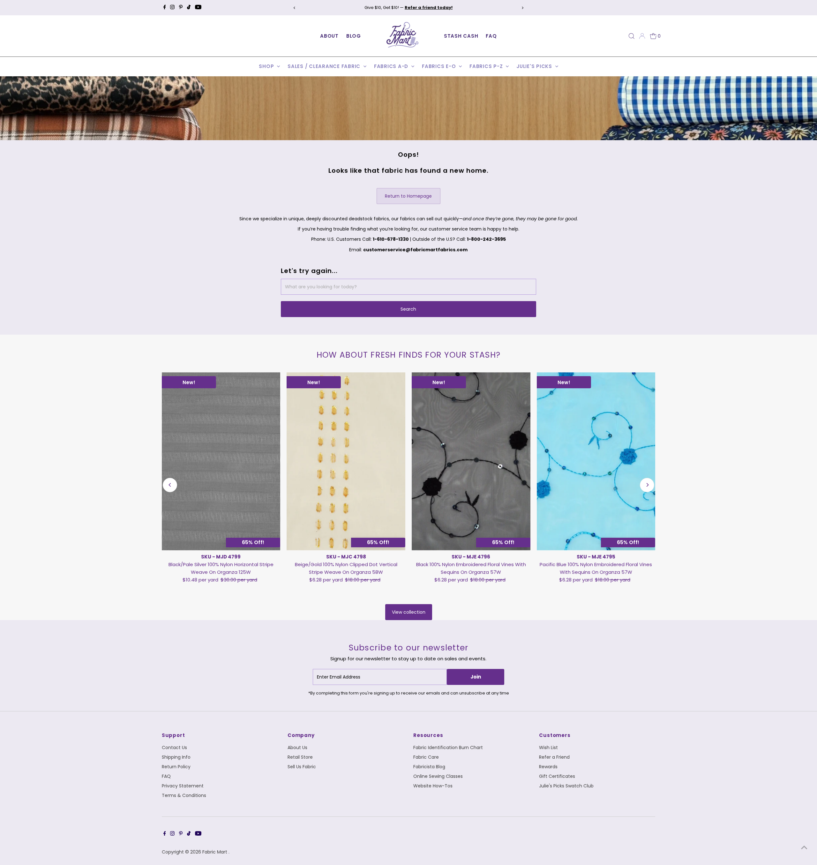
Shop (267, 66)
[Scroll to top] (804, 847)
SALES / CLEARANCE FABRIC (325, 66)
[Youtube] (198, 7)
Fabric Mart (215, 852)
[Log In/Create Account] (642, 36)
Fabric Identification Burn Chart (448, 747)
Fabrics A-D (392, 66)
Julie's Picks (535, 66)
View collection (408, 612)
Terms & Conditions (184, 795)
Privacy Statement (183, 786)
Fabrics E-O (439, 66)
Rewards (548, 766)
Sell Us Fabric (302, 766)
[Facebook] (165, 7)
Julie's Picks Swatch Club (566, 786)
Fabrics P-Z (486, 66)
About (329, 36)
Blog (353, 36)
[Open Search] (631, 36)
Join (475, 676)
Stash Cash (461, 36)
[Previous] (295, 8)
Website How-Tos (433, 786)
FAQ (491, 36)
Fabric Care (426, 757)
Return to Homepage (408, 196)
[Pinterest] (180, 7)
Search (408, 309)
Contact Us (174, 747)
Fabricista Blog (429, 766)
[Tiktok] (188, 7)
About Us (297, 747)
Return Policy (176, 766)
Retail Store (300, 757)
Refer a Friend (554, 757)
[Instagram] (172, 7)
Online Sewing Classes (438, 776)
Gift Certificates (557, 776)
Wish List (548, 747)
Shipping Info (176, 757)
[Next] (522, 8)
